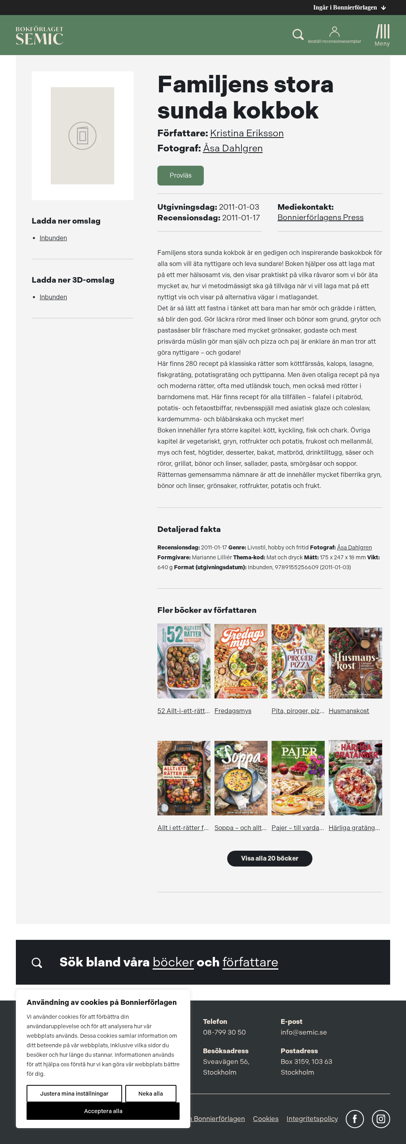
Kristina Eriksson (247, 133)
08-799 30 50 (224, 1032)
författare (250, 962)
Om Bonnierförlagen (213, 1119)
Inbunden (53, 238)
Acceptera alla (103, 1111)
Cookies (266, 1119)
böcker (173, 962)
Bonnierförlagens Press (321, 217)
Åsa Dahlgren (233, 148)
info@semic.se (304, 1032)
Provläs (181, 175)
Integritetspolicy (312, 1119)
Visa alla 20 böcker (270, 858)
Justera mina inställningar (74, 1093)
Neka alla (150, 1093)
